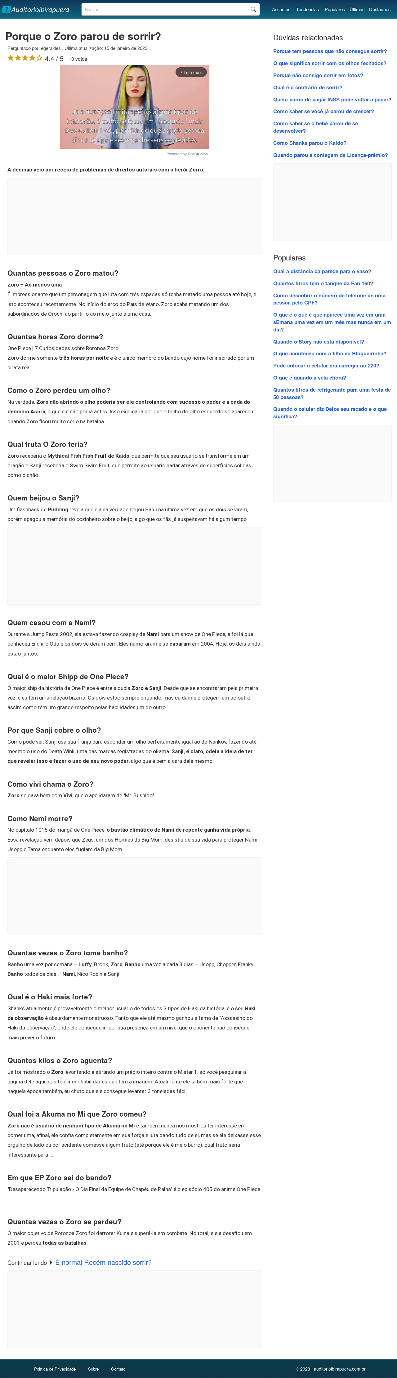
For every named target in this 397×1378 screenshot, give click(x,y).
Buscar (253, 9)
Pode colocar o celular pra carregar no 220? (326, 365)
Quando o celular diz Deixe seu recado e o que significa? (330, 412)
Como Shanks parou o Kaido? (309, 142)
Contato (118, 1369)
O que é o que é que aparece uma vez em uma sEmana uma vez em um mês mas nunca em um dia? (332, 322)
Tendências (307, 9)
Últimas (357, 9)
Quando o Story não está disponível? (318, 341)
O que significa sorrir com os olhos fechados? (329, 63)
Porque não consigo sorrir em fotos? (318, 75)
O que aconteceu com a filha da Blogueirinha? (329, 353)
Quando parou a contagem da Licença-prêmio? (330, 154)
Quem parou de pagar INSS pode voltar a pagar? (332, 99)
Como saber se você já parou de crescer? (323, 111)
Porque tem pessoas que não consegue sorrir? (330, 51)
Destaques (379, 9)
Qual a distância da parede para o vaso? (322, 271)
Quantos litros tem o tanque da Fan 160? (323, 283)
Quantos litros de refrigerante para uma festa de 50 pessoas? (332, 393)
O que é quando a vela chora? (309, 377)
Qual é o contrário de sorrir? (307, 87)
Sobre (93, 1369)
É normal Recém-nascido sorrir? (103, 1262)
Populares (335, 9)
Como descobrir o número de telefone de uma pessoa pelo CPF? (329, 298)
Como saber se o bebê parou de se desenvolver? (315, 126)
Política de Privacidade (55, 1369)
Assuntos (281, 9)
